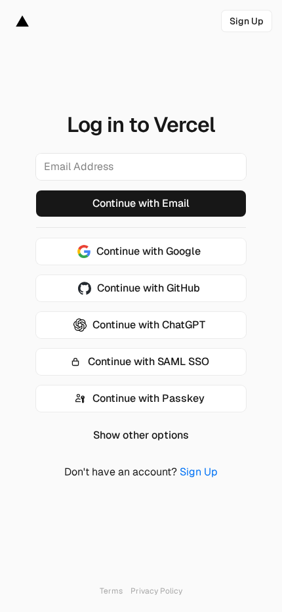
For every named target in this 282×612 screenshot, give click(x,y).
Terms (111, 591)
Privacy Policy (156, 591)
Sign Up (199, 472)
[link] (247, 21)
